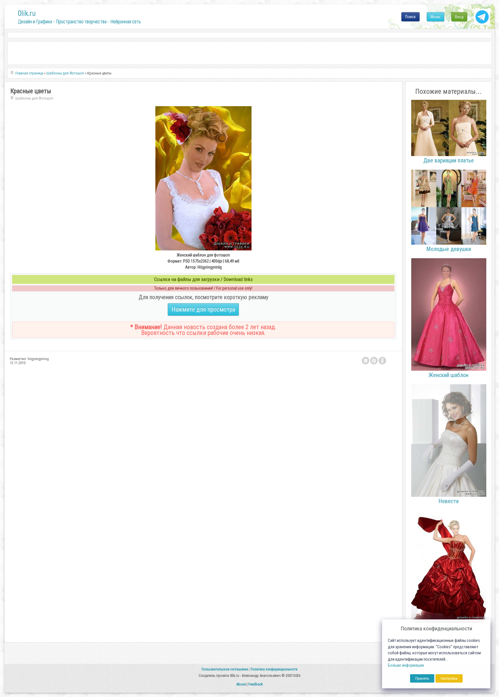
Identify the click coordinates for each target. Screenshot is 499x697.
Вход (459, 16)
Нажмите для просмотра (203, 309)
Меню (435, 16)
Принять (422, 678)
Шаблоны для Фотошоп (34, 98)
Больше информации (406, 665)
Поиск (410, 16)
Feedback (255, 684)
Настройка (449, 678)
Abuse (241, 684)
